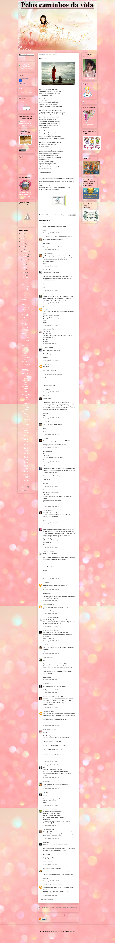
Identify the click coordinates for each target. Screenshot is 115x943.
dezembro (25, 251)
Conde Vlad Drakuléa (49, 617)
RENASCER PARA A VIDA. (26, 382)
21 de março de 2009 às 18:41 (51, 707)
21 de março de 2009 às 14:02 (51, 590)
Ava (44, 842)
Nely (44, 527)
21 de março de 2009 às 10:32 (51, 486)
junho (24, 267)
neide (44, 466)
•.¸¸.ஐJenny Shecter (48, 630)
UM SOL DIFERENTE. (26, 357)
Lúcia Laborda (47, 253)
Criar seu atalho (22, 83)
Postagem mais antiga (70, 907)
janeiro (25, 487)
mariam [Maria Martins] (49, 765)
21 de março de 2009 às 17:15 (51, 680)
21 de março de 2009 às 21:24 (51, 761)
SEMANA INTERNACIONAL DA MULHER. (26, 432)
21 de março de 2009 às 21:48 (51, 788)
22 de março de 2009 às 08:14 (51, 864)
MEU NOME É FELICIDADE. (26, 340)
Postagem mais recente (46, 907)
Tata (44, 792)
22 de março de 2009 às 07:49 (51, 838)
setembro (25, 259)
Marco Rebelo (47, 604)
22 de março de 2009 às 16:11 (51, 895)
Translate (24, 58)
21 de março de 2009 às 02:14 (51, 325)
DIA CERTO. (25, 334)
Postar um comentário (47, 899)
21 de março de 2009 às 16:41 (51, 654)
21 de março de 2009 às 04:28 (51, 360)
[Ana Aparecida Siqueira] (20, 81)
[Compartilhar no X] (72, 215)
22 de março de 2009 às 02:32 (51, 825)
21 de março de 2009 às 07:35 (51, 434)
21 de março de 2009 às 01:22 (51, 290)
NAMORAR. (25, 403)
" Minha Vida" (47, 829)
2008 (22, 490)
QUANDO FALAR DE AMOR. (25, 389)
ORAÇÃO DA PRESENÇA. (26, 364)
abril (24, 272)
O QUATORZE (47, 329)
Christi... (45, 422)
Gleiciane (45, 510)
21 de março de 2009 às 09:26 (51, 462)
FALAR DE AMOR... (25, 324)
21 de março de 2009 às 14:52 (51, 600)
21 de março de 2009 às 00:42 (51, 249)
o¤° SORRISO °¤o (48, 729)
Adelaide (45, 396)
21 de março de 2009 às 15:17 (51, 626)
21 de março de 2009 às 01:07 (51, 266)
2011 (22, 244)
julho (24, 264)
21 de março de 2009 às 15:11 (51, 613)
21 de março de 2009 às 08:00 (51, 447)
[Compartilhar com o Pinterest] (75, 215)
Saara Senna (46, 657)
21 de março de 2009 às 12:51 (51, 547)
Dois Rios (45, 270)
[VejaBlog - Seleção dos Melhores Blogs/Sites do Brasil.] (26, 66)
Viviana (45, 364)
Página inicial (58, 908)
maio (24, 270)
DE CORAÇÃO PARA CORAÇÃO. (25, 288)
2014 (22, 236)
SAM (44, 683)
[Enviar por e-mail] (69, 215)
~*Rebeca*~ (46, 551)
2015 (22, 233)
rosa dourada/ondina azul (50, 868)
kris (44, 438)
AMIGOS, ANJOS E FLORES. (25, 407)
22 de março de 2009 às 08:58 (51, 881)
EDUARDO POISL (48, 809)
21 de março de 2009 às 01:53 (51, 303)
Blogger (72, 931)
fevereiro (25, 484)
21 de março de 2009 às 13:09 (51, 579)
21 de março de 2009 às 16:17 (51, 641)
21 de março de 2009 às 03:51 (51, 343)
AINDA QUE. (24, 310)
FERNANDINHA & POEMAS (51, 696)
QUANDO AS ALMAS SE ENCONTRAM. (25, 349)
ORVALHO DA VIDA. (25, 370)
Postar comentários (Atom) (61, 915)
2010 (22, 246)
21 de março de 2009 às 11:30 (51, 506)
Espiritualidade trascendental (51, 885)
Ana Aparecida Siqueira (23, 78)
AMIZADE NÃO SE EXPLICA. (26, 329)
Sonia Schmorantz (48, 294)
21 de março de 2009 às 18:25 (51, 692)
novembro (25, 254)
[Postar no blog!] (71, 215)
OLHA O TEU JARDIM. (25, 305)
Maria (44, 645)
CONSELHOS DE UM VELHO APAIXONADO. (26, 397)
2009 (22, 249)
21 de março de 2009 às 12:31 (51, 523)
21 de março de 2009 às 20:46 (51, 725)
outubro (25, 257)
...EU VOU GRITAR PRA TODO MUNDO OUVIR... (58, 237)
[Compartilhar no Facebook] (74, 215)
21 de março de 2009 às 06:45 (51, 418)
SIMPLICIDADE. (25, 300)
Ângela (45, 307)
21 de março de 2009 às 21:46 (51, 778)
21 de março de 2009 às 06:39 (51, 392)
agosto (24, 262)
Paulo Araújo (46, 711)
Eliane (45, 781)
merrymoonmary (56, 931)
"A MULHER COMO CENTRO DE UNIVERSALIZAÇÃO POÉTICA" (26, 419)
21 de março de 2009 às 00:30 (51, 233)
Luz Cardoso (46, 347)
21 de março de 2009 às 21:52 (51, 805)
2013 (22, 239)
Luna (44, 583)
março (24, 275)
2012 (22, 241)
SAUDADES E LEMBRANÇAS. (25, 279)
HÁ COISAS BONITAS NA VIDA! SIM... (26, 375)
